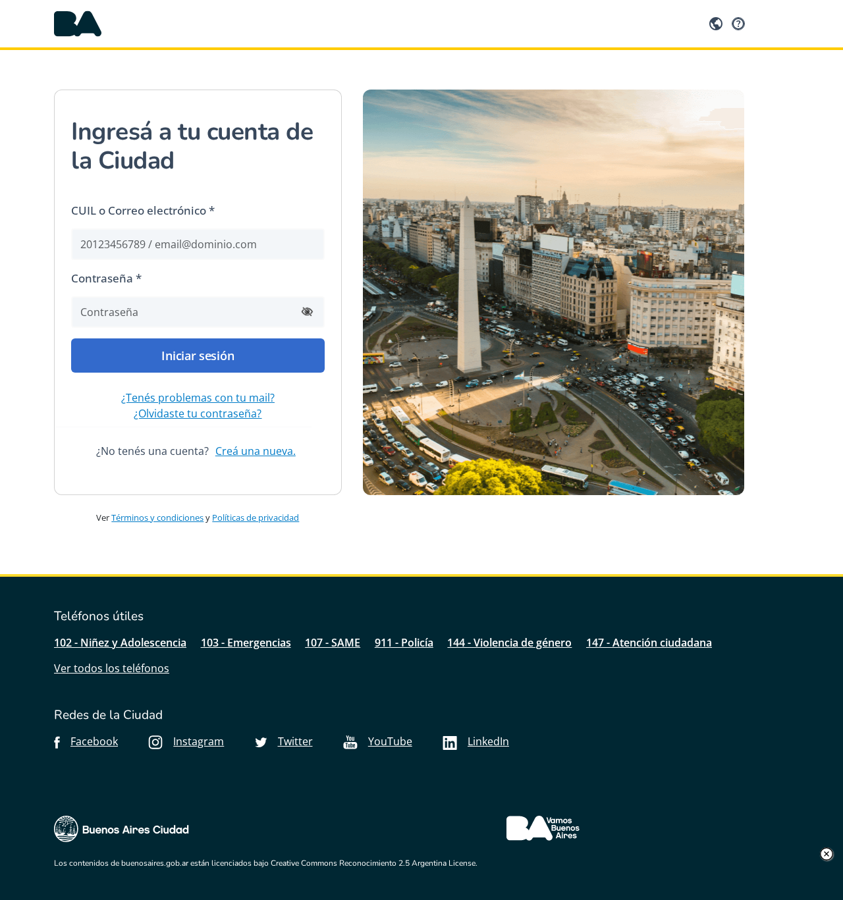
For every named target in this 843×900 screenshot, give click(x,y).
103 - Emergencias (246, 642)
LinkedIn (488, 741)
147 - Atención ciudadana (649, 642)
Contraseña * (106, 278)
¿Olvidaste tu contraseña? (197, 413)
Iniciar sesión (197, 355)
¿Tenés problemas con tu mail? (198, 397)
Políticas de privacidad (255, 517)
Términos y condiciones (157, 517)
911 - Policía (404, 642)
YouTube (390, 741)
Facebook (94, 741)
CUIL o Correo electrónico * (143, 210)
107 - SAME (332, 642)
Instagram (198, 741)
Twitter (295, 741)
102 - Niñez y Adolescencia (120, 642)
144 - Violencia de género (509, 642)
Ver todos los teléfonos (111, 668)
